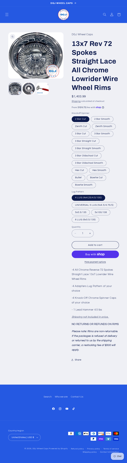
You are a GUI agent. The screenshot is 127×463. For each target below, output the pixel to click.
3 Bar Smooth (102, 133)
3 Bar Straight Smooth (88, 148)
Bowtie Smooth (84, 185)
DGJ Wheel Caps (40, 448)
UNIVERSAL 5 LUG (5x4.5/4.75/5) (94, 205)
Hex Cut (79, 170)
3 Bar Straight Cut (85, 141)
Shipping (76, 101)
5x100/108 (101, 212)
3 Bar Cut (80, 133)
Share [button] (78, 360)
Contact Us (77, 397)
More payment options (95, 262)
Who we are (61, 397)
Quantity (76, 227)
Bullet (78, 177)
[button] (6, 14)
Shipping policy (90, 452)
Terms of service (111, 449)
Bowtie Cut (96, 177)
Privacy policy (93, 449)
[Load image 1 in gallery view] (15, 89)
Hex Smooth (99, 170)
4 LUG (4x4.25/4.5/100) (88, 197)
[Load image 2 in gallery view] (29, 89)
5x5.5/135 (80, 212)
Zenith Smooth (103, 126)
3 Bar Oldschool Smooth (89, 163)
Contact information (109, 452)
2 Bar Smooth (102, 119)
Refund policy (77, 449)
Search (48, 397)
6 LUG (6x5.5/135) (85, 219)
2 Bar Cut (80, 119)
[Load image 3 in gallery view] (42, 89)
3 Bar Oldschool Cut (86, 155)
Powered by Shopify (58, 448)
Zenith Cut (81, 126)
